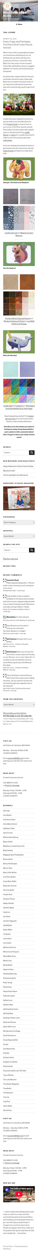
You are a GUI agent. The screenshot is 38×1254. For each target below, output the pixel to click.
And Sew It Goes (9, 820)
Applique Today (9, 828)
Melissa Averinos (9, 947)
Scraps (5, 1044)
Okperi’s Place (8, 969)
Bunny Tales (7, 868)
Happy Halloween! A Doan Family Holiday (18, 466)
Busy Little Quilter (10, 872)
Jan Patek (6, 917)
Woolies (7, 321)
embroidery (7, 140)
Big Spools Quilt (9, 471)
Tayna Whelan (8, 1075)
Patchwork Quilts (9, 978)
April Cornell (8, 833)
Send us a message (12, 785)
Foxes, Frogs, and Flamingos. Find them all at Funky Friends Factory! (17, 44)
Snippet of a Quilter (10, 1062)
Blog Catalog (8, 850)
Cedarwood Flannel (17, 321)
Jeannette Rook (13, 580)
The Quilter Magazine (11, 1084)
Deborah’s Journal (9, 886)
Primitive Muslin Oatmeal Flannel (17, 318)
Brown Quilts (8, 859)
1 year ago (23, 633)
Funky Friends (12, 124)
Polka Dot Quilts (9, 996)
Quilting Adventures (10, 1009)
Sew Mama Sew (9, 1049)
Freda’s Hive (7, 894)
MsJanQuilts (7, 965)
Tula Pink (6, 1102)
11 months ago (30, 620)
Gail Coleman (12, 639)
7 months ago (21, 590)
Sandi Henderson (9, 1035)
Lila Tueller (7, 943)
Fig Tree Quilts (8, 890)
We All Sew (7, 1110)
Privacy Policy (8, 1246)
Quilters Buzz (8, 1005)
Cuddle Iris (20, 406)
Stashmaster (8, 1066)
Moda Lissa (7, 961)
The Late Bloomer (10, 1080)
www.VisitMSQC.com (15, 758)
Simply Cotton (8, 1057)
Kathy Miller (7, 930)
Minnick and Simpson (11, 952)
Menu (20, 24)
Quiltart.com (7, 1000)
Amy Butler (7, 815)
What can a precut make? (11, 633)
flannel (5, 135)
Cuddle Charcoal (11, 233)
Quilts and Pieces (9, 1022)
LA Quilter (7, 934)
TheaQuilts (7, 1088)
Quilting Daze (8, 1013)
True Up (6, 1097)
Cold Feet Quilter (9, 877)
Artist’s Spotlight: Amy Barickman (15, 475)
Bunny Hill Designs (10, 864)
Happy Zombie (8, 903)
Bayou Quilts (8, 842)
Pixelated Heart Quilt (9, 590)
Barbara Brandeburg (10, 837)
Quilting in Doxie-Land (11, 1018)
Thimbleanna (8, 1093)
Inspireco (6, 912)
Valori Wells (7, 1106)
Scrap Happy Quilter (10, 1040)
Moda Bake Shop (9, 956)
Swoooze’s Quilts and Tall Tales (14, 1071)
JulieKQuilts (7, 925)
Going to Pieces (9, 899)
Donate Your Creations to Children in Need (15, 609)
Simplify (6, 1053)
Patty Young (7, 983)
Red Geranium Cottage (11, 1031)
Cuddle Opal (7, 406)
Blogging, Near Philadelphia (13, 855)
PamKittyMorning (10, 974)
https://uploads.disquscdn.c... (17, 583)
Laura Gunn (7, 939)
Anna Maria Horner (10, 824)
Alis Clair (6, 811)
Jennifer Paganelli (9, 921)
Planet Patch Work (10, 991)
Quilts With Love (9, 1027)
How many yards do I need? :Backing (14, 620)
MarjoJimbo (11, 617)
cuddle (27, 132)
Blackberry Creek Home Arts (13, 846)
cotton (13, 135)
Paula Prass (7, 987)
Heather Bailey (8, 908)
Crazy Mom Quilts (9, 881)
